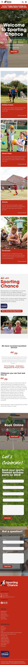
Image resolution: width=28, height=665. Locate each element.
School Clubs (3, 612)
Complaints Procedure (5, 641)
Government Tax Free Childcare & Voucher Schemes (11, 632)
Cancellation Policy (4, 637)
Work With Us (3, 628)
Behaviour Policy (4, 635)
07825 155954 (5, 595)
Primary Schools (4, 614)
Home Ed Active (4, 618)
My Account (3, 646)
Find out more (21, 115)
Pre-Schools (3, 617)
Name (5, 478)
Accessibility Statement (5, 663)
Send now (7, 518)
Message (5, 504)
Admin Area (11, 661)
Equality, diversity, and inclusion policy (8, 634)
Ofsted (2, 631)
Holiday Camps (4, 611)
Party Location (7, 491)
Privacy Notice (3, 644)
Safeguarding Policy (5, 638)
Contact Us (3, 629)
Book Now (14, 51)
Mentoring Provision (5, 615)
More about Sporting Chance (11, 311)
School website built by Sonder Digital (18, 663)
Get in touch (5, 535)
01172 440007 (5, 593)
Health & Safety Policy (5, 640)
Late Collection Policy (5, 643)
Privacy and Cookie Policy (19, 661)
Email (4, 485)
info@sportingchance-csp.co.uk (8, 596)
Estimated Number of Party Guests (12, 497)
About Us (2, 626)
